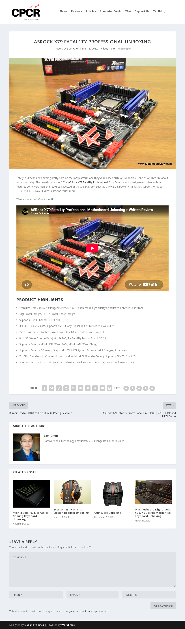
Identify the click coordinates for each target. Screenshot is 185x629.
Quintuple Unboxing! (108, 512)
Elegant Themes (34, 624)
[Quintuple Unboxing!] (112, 494)
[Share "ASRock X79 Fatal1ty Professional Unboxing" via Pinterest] (73, 388)
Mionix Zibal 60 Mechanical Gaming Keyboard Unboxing (31, 516)
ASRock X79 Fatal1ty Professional (88, 182)
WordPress (68, 624)
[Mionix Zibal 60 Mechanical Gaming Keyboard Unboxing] (31, 494)
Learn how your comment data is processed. (82, 611)
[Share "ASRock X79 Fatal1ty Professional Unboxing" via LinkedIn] (80, 388)
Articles (91, 11)
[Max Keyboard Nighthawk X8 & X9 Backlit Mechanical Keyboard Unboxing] (153, 492)
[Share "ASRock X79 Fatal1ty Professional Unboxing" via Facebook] (44, 388)
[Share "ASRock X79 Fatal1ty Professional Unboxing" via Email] (102, 388)
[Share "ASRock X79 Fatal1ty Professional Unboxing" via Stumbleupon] (95, 388)
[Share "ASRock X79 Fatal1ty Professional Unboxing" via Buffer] (87, 388)
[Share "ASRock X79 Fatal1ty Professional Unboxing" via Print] (109, 388)
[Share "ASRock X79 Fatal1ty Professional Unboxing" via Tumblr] (66, 388)
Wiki (128, 11)
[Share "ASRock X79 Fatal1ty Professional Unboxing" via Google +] (59, 388)
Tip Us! (157, 11)
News (63, 11)
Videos (104, 48)
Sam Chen (73, 48)
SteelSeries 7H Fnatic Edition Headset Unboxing (71, 511)
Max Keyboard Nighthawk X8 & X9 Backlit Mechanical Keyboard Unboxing (153, 513)
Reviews (76, 11)
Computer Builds (110, 11)
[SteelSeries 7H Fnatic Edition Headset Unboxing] (72, 492)
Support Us (142, 11)
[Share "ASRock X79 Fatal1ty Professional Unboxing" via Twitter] (51, 388)
